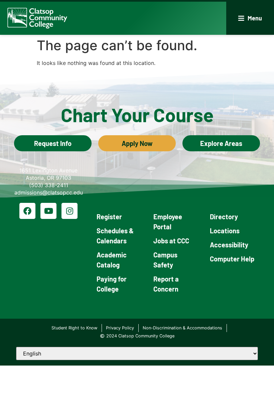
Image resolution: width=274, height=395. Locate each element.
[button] (250, 18)
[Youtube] (48, 211)
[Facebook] (27, 211)
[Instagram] (69, 211)
